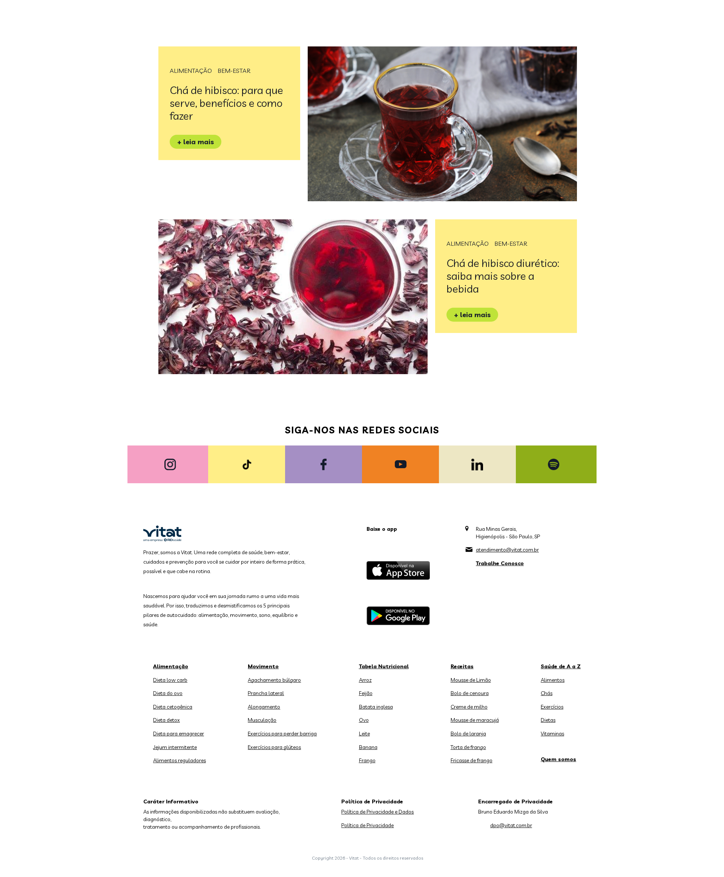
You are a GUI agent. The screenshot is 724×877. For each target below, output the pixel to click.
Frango (367, 760)
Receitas (462, 666)
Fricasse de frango (471, 760)
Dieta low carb (170, 680)
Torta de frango (468, 747)
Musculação (262, 720)
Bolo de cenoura (470, 693)
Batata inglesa (376, 706)
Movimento (263, 666)
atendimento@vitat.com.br (507, 549)
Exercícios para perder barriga (282, 733)
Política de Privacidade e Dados (377, 811)
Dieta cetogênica (172, 706)
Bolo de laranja (468, 733)
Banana (368, 747)
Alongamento (264, 706)
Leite (364, 733)
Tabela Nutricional (384, 666)
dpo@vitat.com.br (511, 825)
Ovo (364, 720)
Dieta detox (166, 720)
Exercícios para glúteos (274, 747)
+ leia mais (195, 141)
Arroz (365, 680)
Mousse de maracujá (475, 720)
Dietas (548, 720)
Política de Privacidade (367, 825)
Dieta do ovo (168, 693)
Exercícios (552, 706)
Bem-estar (234, 70)
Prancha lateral (266, 693)
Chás (546, 693)
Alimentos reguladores (179, 760)
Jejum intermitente (175, 747)
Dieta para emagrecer (178, 733)
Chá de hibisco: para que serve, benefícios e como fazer (226, 102)
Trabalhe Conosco (500, 563)
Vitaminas (552, 733)
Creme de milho (469, 706)
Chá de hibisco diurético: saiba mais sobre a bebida (502, 275)
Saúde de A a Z (561, 666)
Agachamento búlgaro (274, 680)
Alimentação (191, 70)
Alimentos (552, 680)
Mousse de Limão (471, 680)
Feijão (366, 693)
